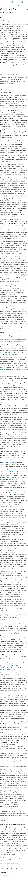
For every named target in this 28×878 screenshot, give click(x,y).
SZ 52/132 (16, 688)
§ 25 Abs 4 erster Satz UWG (9, 325)
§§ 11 (18, 357)
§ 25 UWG (23, 564)
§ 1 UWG (17, 208)
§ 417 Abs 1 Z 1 (15, 491)
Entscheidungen (5, 2)
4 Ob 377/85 (19, 819)
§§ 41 (20, 865)
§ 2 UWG (7, 206)
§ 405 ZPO (10, 323)
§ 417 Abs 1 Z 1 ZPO (14, 472)
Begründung (6, 20)
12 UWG (25, 357)
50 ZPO (24, 865)
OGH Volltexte (23, 2)
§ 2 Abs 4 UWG (14, 666)
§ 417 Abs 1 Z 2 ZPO (9, 477)
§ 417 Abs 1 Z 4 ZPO (19, 494)
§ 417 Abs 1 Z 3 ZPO (10, 468)
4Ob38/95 (5, 876)
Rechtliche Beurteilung (8, 22)
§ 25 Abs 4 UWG (11, 274)
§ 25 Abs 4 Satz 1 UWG (19, 815)
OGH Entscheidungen (15, 2)
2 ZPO (10, 327)
